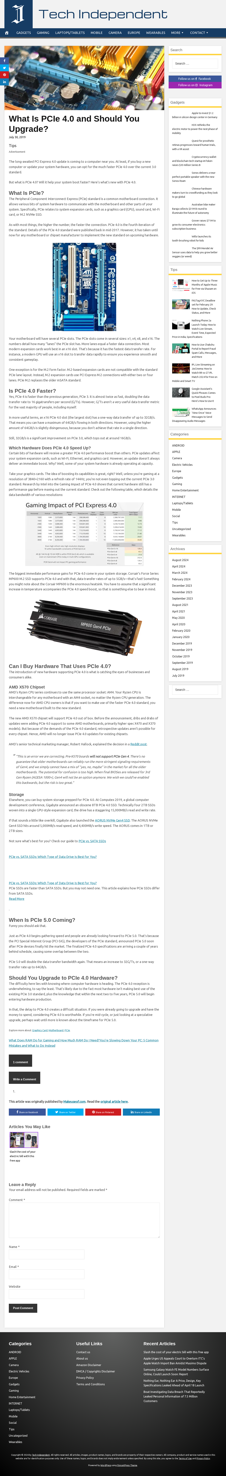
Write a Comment (24, 1079)
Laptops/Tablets (70, 32)
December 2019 (182, 643)
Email (14, 1266)
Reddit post (138, 744)
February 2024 (181, 579)
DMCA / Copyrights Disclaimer (95, 1371)
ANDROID (178, 445)
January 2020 (180, 637)
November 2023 (182, 592)
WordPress (105, 1465)
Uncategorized (181, 529)
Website (14, 1286)
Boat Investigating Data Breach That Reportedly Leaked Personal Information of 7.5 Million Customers (174, 1396)
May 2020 (178, 617)
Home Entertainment (185, 490)
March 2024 (179, 572)
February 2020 (181, 630)
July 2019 (178, 675)
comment (20, 1062)
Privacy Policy (85, 1377)
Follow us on (194, 78)
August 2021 (180, 604)
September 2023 (182, 598)
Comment (17, 1200)
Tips (12, 145)
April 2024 (178, 566)
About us (82, 1358)
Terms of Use (185, 1458)
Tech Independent (103, 13)
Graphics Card (39, 1030)
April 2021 (178, 611)
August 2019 (180, 669)
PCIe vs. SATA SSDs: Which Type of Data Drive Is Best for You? (53, 856)
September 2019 (182, 662)
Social (176, 516)
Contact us (83, 1352)
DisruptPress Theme (127, 1465)
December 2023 (182, 585)
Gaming (43, 32)
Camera (115, 32)
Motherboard (56, 1030)
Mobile (97, 32)
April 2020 (178, 624)
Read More (16, 898)
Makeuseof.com (74, 1101)
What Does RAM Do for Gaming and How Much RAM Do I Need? (54, 1040)
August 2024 (180, 560)
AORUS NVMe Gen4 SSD (112, 820)
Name (14, 1247)
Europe (134, 32)
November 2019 (182, 649)
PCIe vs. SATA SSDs (92, 841)
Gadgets (23, 32)
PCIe (67, 1030)
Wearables (155, 32)
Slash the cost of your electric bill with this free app (22, 1156)
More (175, 32)
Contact (197, 32)
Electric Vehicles (182, 464)
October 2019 (181, 656)
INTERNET (179, 496)
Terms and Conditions (90, 1384)
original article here (114, 1101)
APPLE (176, 451)
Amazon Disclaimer (88, 1365)
